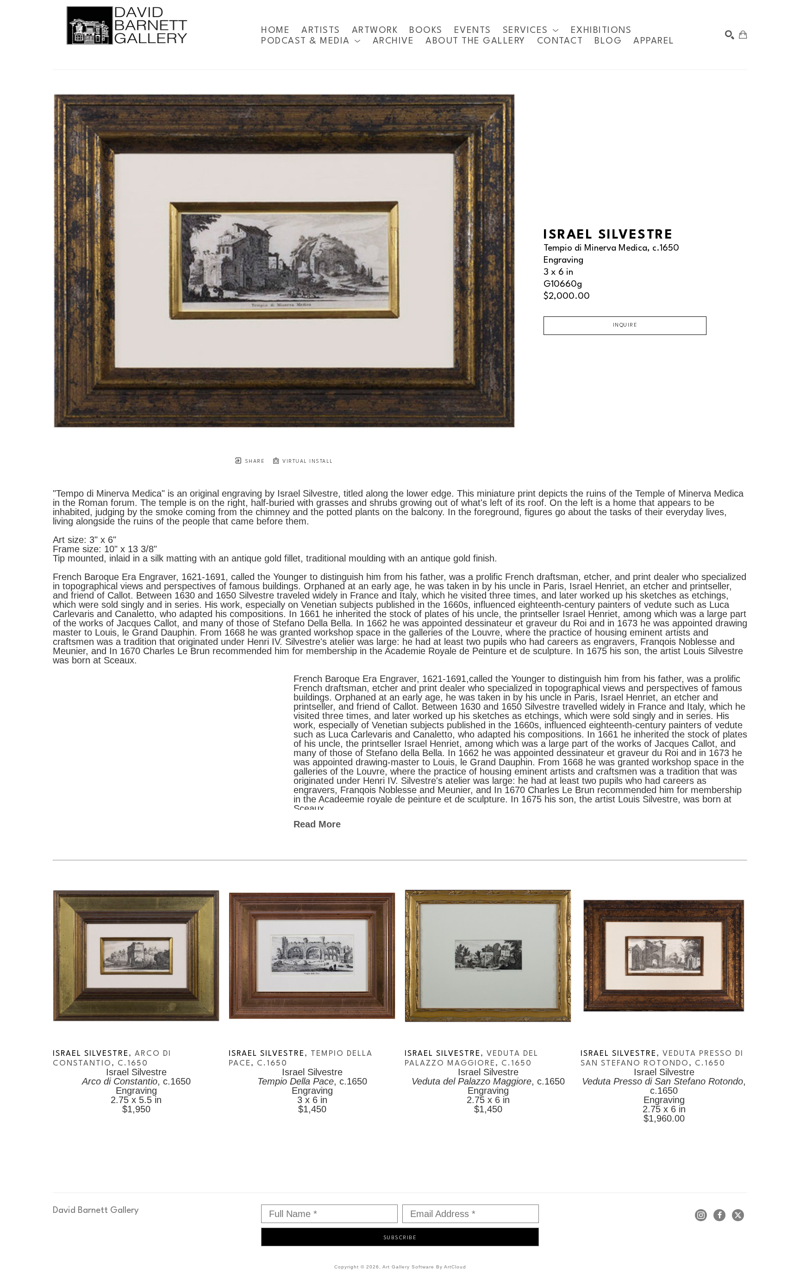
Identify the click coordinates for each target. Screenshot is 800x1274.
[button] (531, 30)
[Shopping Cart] (743, 34)
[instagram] (701, 1215)
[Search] (729, 34)
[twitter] (738, 1215)
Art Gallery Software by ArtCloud (424, 1266)
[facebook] (719, 1215)
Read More (317, 824)
